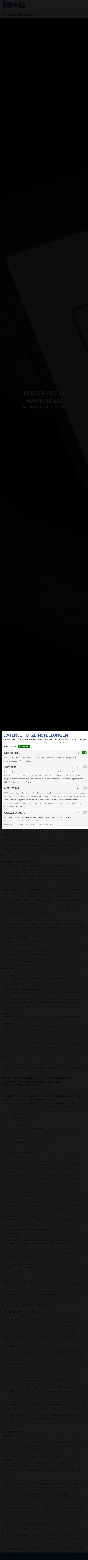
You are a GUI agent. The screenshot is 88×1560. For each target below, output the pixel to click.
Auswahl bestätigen (10, 746)
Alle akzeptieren (24, 746)
